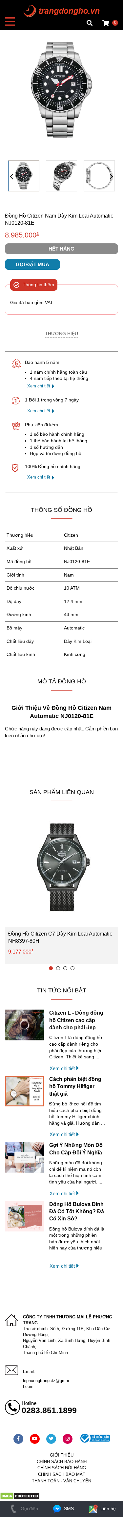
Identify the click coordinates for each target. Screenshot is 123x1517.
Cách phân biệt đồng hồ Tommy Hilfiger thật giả (75, 1086)
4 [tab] (72, 968)
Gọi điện (28, 1508)
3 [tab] (65, 968)
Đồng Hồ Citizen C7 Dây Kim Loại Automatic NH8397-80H (60, 937)
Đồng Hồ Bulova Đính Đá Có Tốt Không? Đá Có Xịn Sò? (76, 1211)
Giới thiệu (61, 1455)
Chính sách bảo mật (61, 1474)
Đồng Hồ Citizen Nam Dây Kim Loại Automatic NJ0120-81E (59, 219)
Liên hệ (107, 1508)
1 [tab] (51, 968)
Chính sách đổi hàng (61, 1467)
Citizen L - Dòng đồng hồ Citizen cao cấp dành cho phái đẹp (76, 1020)
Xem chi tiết (38, 385)
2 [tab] (58, 968)
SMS (68, 1508)
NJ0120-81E (77, 561)
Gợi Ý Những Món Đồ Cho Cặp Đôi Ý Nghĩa (76, 1148)
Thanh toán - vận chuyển (61, 1480)
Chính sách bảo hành (62, 1461)
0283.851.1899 (49, 1410)
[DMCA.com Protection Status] (20, 1498)
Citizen (71, 535)
